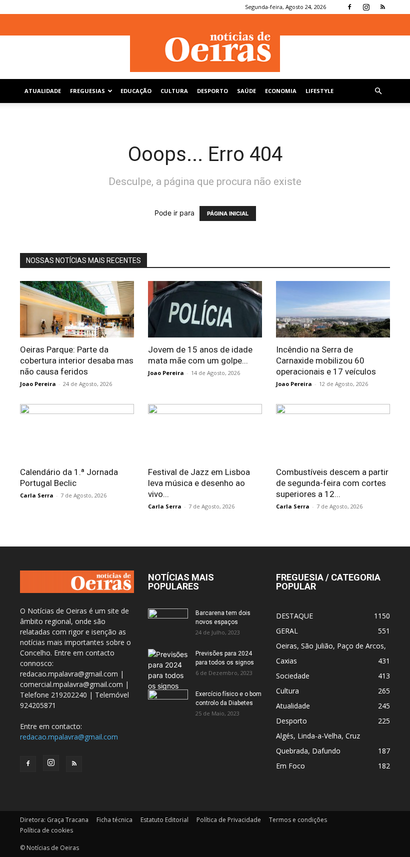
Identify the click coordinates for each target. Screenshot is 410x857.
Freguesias (87, 90)
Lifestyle (320, 90)
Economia (280, 90)
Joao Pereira (38, 384)
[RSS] (382, 7)
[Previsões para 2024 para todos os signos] (168, 670)
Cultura (174, 90)
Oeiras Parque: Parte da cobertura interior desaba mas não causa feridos (77, 360)
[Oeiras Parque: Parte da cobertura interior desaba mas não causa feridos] (77, 309)
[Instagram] (366, 7)
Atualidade (42, 90)
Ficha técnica (114, 820)
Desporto (212, 90)
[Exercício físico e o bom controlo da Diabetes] (168, 704)
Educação (136, 90)
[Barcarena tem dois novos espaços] (168, 622)
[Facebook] (349, 7)
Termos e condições (298, 820)
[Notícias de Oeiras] (205, 47)
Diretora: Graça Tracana (54, 820)
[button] (378, 91)
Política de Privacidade (228, 820)
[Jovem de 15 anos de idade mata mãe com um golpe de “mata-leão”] (205, 309)
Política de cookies (46, 830)
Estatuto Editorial (164, 820)
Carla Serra (37, 495)
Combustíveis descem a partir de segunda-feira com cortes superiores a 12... (332, 483)
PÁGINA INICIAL (227, 213)
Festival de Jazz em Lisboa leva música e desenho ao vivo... (199, 483)
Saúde (246, 90)
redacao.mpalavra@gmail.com (69, 737)
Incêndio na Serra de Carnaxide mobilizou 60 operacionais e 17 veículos (326, 360)
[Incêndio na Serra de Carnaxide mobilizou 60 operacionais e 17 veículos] (333, 309)
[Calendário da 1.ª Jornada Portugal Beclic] (77, 432)
